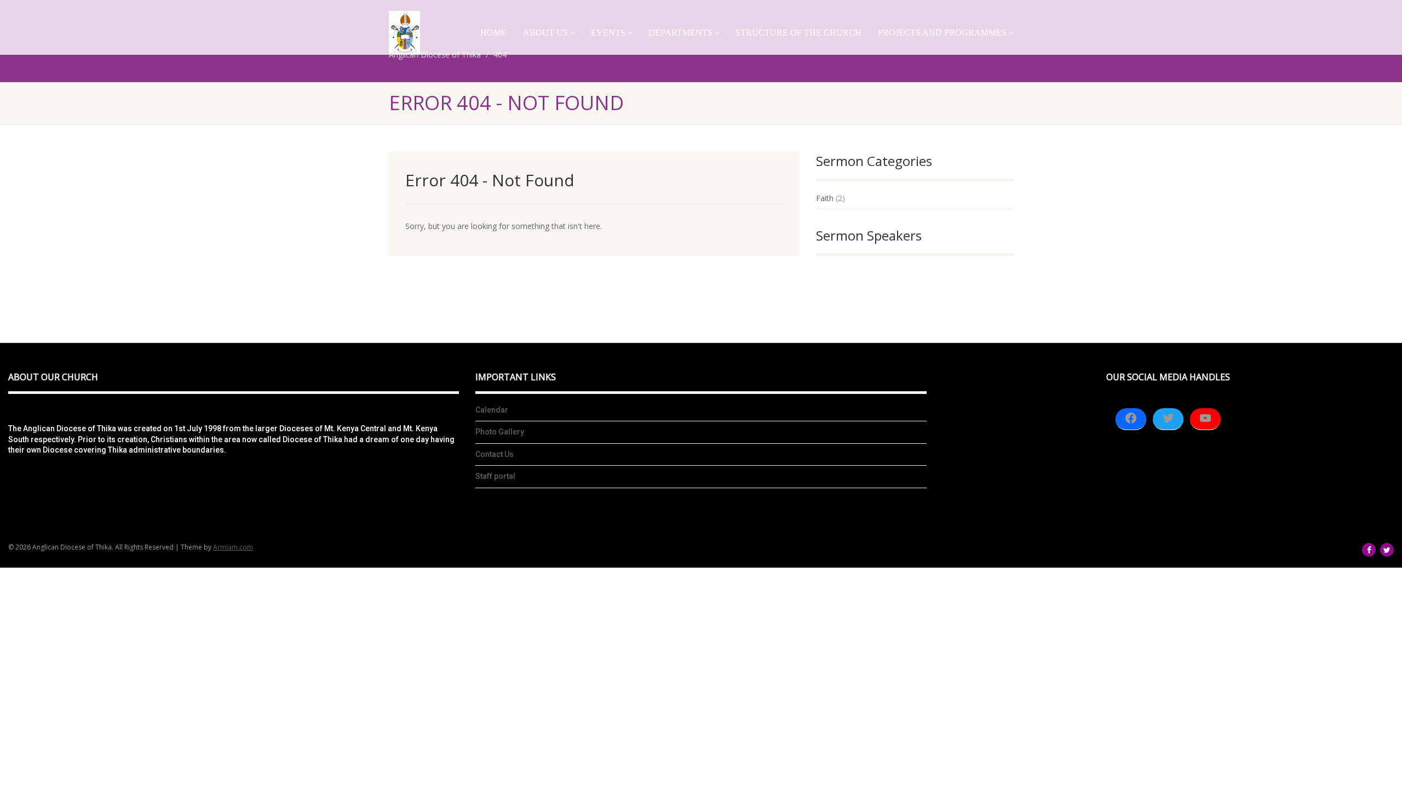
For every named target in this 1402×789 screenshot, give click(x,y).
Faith (825, 198)
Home (493, 32)
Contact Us (494, 454)
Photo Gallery (499, 431)
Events (608, 32)
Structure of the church (798, 32)
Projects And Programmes (942, 32)
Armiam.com (233, 547)
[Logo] (404, 32)
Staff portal (495, 476)
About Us (545, 32)
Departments (680, 32)
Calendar (491, 409)
